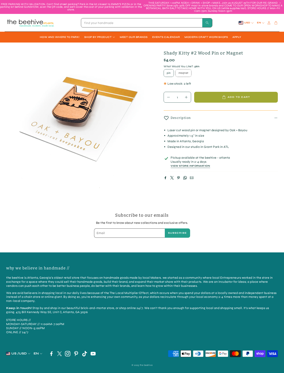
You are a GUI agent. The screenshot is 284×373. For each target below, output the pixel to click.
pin (169, 73)
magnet (183, 73)
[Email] (191, 178)
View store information (190, 166)
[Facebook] (165, 178)
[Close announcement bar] (280, 3)
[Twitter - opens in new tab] (59, 353)
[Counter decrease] (168, 97)
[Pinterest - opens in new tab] (76, 353)
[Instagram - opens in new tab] (67, 353)
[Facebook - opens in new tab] (51, 353)
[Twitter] (172, 178)
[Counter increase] (186, 97)
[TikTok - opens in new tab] (84, 353)
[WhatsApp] (185, 178)
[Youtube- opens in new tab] (93, 353)
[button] (146, 22)
